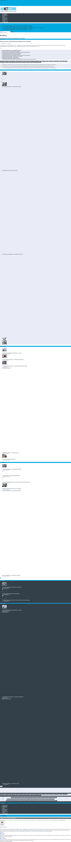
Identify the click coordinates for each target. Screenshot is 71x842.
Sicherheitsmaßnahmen (14, 62)
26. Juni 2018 (5, 360)
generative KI (43, 61)
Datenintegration (21, 61)
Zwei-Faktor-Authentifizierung (37, 62)
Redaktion (9, 43)
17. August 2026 (6, 601)
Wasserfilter (31, 62)
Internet (3, 16)
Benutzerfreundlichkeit (12, 61)
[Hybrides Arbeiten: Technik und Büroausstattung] (4, 78)
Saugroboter (6, 62)
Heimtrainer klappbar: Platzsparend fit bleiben (10, 57)
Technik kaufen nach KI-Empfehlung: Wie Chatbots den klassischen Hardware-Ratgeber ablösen (19, 59)
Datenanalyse (17, 61)
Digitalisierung (4, 14)
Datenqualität (25, 61)
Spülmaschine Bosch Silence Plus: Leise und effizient (11, 53)
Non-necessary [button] (2, 837)
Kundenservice (51, 61)
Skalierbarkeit (19, 62)
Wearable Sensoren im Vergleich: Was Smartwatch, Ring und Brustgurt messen (16, 52)
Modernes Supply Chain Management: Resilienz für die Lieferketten (15, 41)
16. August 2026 (6, 489)
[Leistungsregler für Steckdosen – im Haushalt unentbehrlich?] (4, 357)
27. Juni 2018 (5, 453)
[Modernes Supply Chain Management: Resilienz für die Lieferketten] (12, 38)
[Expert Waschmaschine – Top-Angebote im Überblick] (4, 74)
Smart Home (4, 18)
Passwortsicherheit (65, 61)
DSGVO (40, 61)
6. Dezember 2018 (6, 353)
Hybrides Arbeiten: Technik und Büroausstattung (10, 51)
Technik (3, 20)
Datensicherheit (33, 61)
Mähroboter (60, 61)
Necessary (3, 833)
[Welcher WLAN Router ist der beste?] (4, 457)
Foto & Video (4, 15)
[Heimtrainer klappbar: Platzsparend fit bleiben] (4, 340)
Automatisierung (2, 61)
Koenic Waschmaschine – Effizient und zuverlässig (11, 54)
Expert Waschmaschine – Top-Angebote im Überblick (11, 50)
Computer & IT (5, 13)
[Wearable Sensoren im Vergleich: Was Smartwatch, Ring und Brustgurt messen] (4, 81)
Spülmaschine (23, 62)
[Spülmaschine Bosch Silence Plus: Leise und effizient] (4, 85)
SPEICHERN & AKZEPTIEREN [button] (6, 841)
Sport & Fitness (5, 19)
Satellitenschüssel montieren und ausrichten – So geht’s (11, 352)
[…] (38, 46)
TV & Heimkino (5, 21)
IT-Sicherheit (47, 61)
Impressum (4, 815)
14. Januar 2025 (3, 43)
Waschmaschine (27, 62)
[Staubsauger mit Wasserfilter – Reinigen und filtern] (4, 344)
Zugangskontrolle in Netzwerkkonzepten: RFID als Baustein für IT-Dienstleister (16, 55)
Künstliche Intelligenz (56, 61)
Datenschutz (29, 61)
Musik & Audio (5, 17)
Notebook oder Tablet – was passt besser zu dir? (10, 452)
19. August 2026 (6, 470)
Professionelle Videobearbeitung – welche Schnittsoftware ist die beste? (14, 365)
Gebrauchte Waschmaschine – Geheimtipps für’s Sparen (12, 56)
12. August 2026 (6, 576)
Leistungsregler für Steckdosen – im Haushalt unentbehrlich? (13, 359)
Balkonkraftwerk (7, 61)
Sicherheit (10, 62)
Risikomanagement (2, 62)
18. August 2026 (6, 476)
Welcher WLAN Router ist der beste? (8, 459)
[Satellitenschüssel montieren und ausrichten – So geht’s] (4, 351)
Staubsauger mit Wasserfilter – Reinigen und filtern (11, 58)
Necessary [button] (2, 832)
